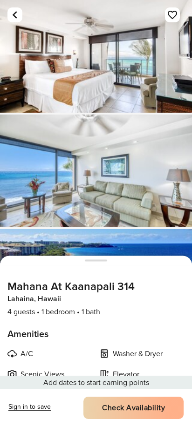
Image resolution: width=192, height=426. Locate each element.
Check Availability (133, 407)
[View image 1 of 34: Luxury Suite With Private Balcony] (96, 56)
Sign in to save (29, 407)
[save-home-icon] (172, 14)
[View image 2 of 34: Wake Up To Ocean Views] (96, 171)
